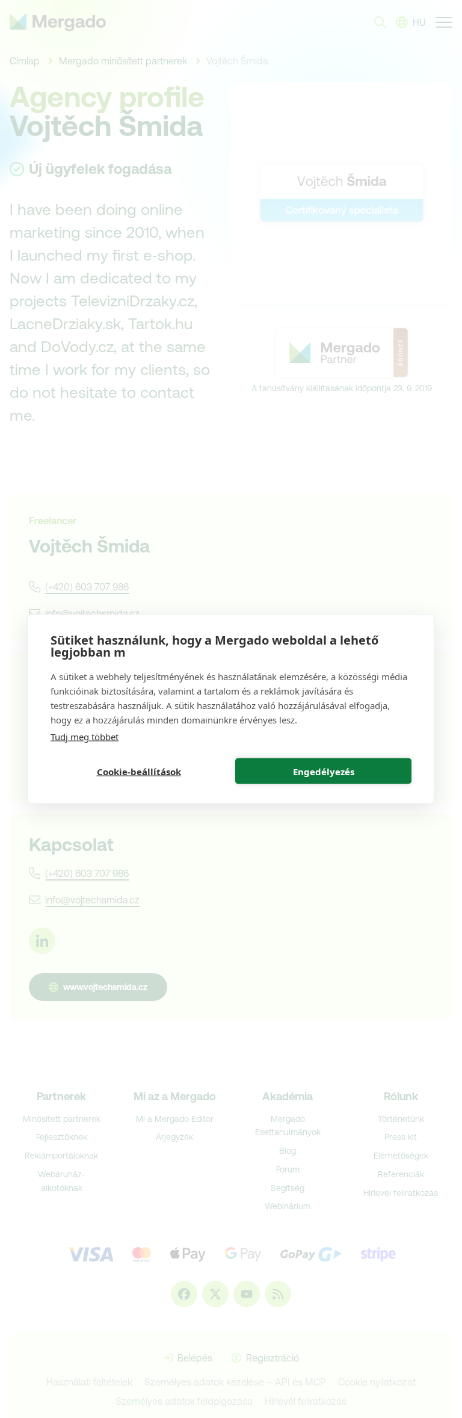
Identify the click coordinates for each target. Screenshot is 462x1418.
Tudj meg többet (85, 737)
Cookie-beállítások (139, 771)
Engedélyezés (323, 771)
